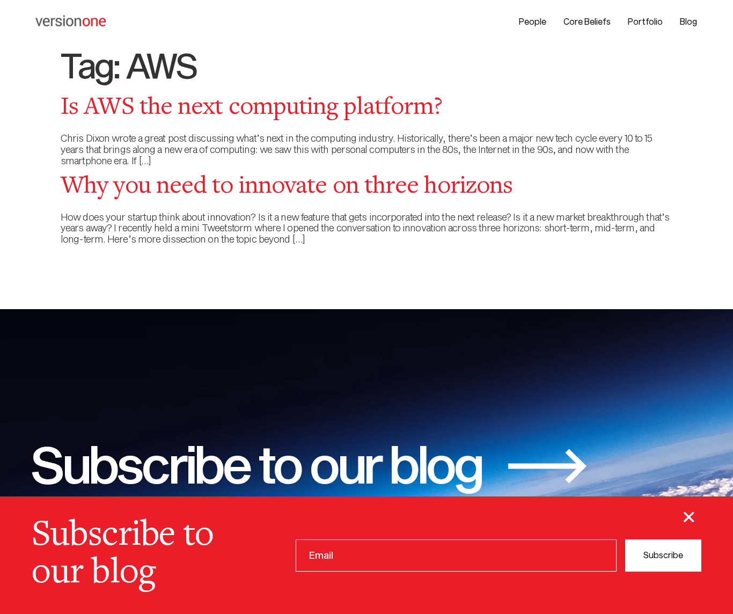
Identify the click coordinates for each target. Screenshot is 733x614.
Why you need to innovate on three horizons (286, 187)
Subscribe (663, 555)
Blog (688, 21)
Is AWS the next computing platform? (252, 108)
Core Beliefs (587, 21)
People (532, 21)
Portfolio (645, 21)
